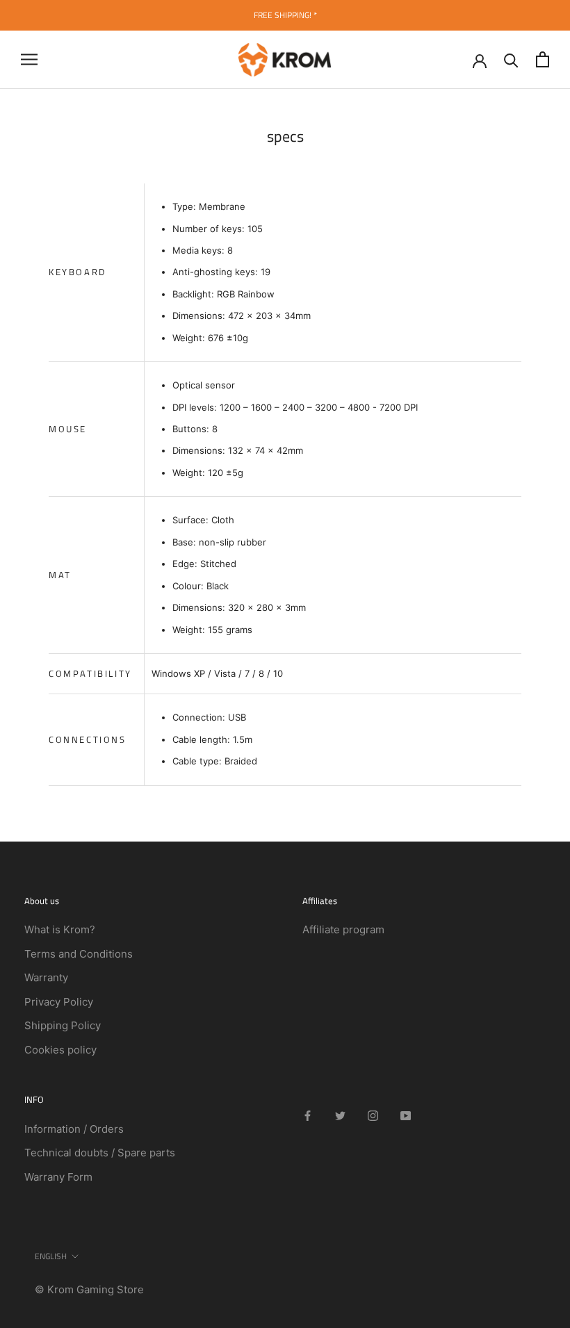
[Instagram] (373, 1115)
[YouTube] (405, 1115)
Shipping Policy (62, 1025)
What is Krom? (59, 929)
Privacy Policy (58, 1001)
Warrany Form (58, 1176)
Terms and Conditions (78, 953)
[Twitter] (340, 1115)
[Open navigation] (29, 59)
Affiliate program (343, 929)
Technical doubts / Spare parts (99, 1152)
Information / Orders (74, 1129)
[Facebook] (307, 1115)
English (51, 1256)
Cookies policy (60, 1049)
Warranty (46, 977)
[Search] (511, 59)
